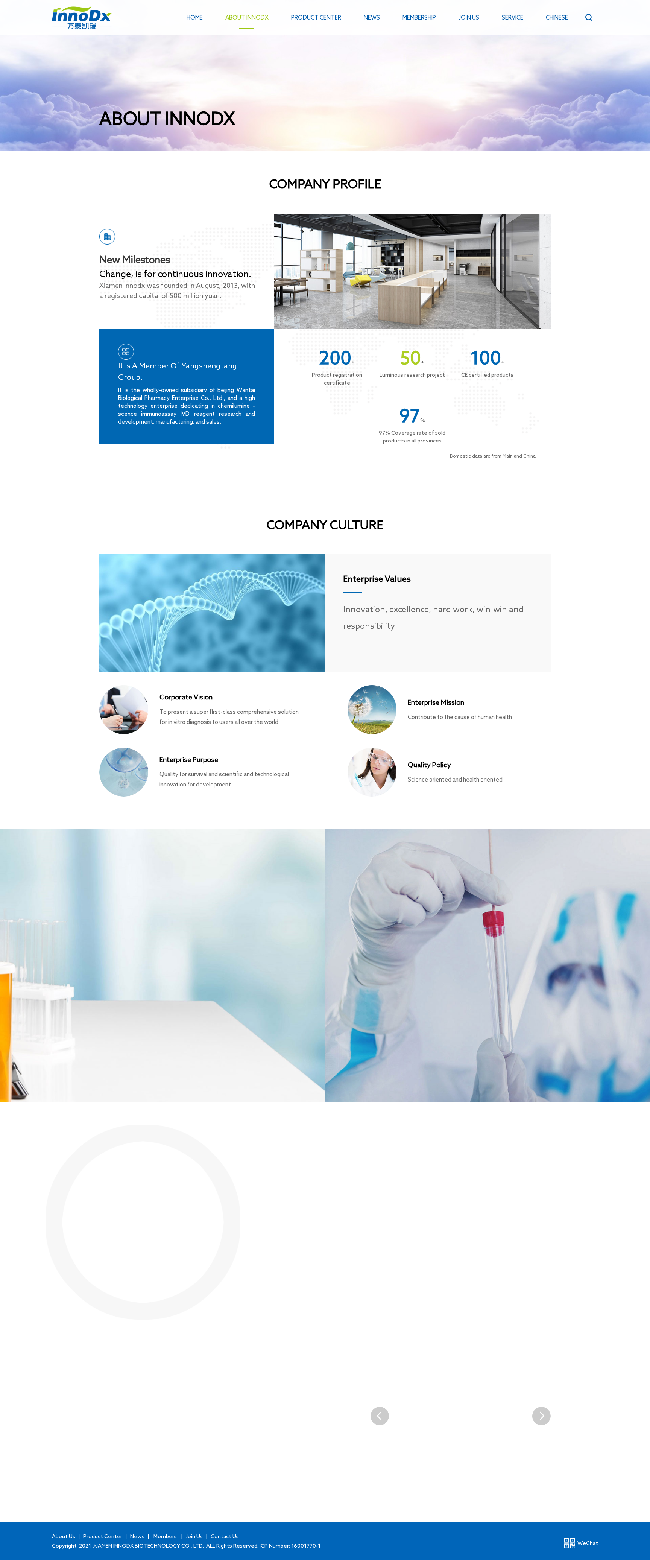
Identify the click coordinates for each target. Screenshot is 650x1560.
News (372, 17)
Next (541, 1298)
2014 (438, 1215)
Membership (419, 17)
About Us (63, 1536)
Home (195, 17)
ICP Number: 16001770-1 (290, 1545)
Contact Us (225, 1536)
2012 (287, 1215)
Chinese (557, 17)
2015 (513, 1215)
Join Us (469, 17)
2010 (137, 1215)
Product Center (316, 17)
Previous (108, 1298)
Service (512, 17)
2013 (362, 1215)
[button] (541, 1415)
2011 (212, 1215)
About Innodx (247, 17)
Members (165, 1536)
